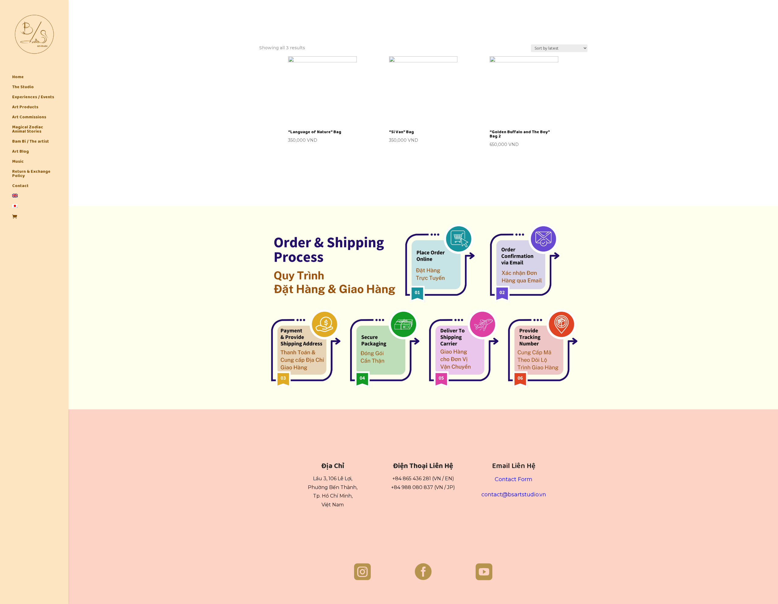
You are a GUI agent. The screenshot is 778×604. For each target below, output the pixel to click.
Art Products (25, 107)
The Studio (23, 87)
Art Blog (20, 152)
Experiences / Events (33, 97)
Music (18, 162)
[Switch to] (40, 199)
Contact (20, 186)
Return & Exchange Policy (31, 174)
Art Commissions (29, 117)
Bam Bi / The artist (30, 142)
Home (18, 77)
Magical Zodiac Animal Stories (27, 130)
